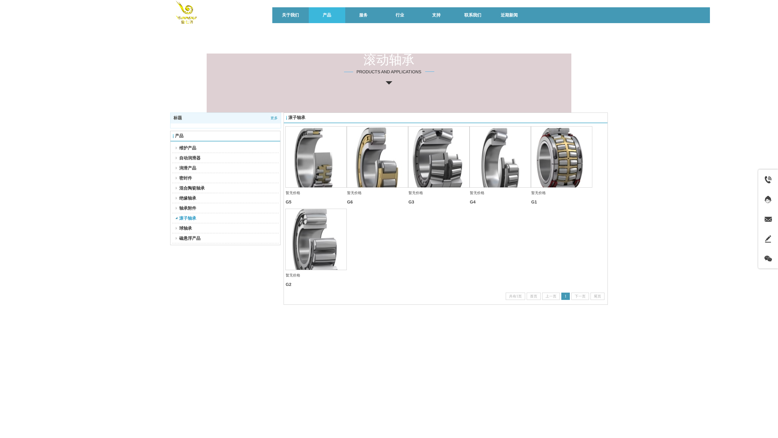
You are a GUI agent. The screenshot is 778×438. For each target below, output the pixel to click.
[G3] (439, 157)
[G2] (316, 239)
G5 (288, 202)
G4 (473, 202)
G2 (288, 284)
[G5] (316, 157)
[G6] (377, 157)
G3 (411, 202)
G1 (534, 202)
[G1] (561, 157)
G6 (350, 202)
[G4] (500, 157)
